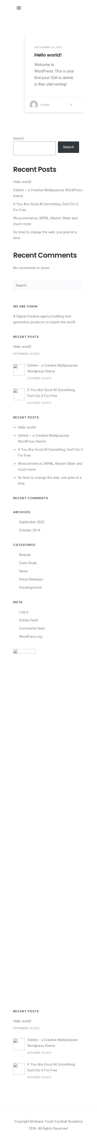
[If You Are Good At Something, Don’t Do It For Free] (19, 394)
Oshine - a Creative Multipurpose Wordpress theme (52, 368)
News (23, 571)
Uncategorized (30, 587)
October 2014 (29, 530)
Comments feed (31, 628)
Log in (23, 612)
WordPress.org (30, 636)
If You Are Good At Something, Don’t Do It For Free (51, 393)
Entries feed (28, 620)
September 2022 (31, 522)
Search (18, 138)
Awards (25, 555)
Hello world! (47, 55)
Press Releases (31, 579)
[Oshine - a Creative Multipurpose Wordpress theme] (19, 370)
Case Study (28, 563)
